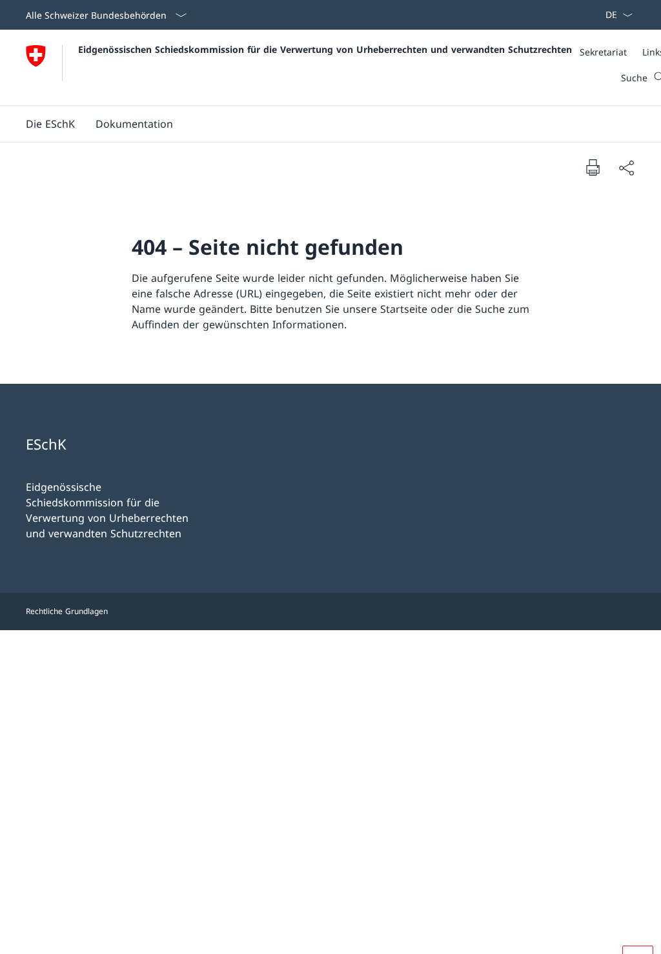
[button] (50, 124)
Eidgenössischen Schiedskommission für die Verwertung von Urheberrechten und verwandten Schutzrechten (325, 49)
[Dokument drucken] (592, 167)
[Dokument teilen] (626, 168)
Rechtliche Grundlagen (67, 611)
